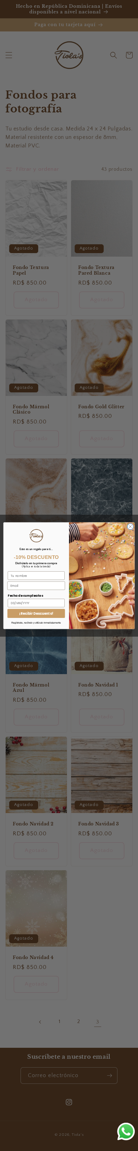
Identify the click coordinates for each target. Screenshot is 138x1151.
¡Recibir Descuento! (36, 613)
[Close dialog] (130, 527)
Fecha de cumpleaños (25, 595)
